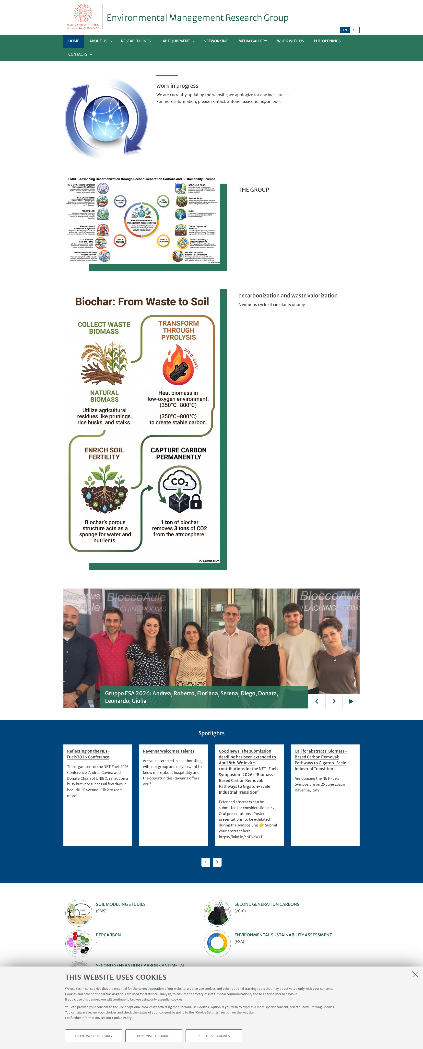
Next (333, 701)
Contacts (77, 54)
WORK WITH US (290, 41)
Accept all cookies (214, 1036)
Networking (216, 41)
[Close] (415, 974)
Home (73, 41)
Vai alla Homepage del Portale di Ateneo (83, 16)
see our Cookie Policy (116, 1017)
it (354, 30)
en (345, 30)
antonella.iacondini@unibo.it (254, 101)
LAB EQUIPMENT (175, 41)
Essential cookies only (93, 1036)
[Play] (351, 701)
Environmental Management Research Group (198, 17)
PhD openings (327, 41)
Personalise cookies (153, 1036)
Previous (316, 701)
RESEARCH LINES (136, 41)
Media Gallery (252, 41)
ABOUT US (98, 41)
